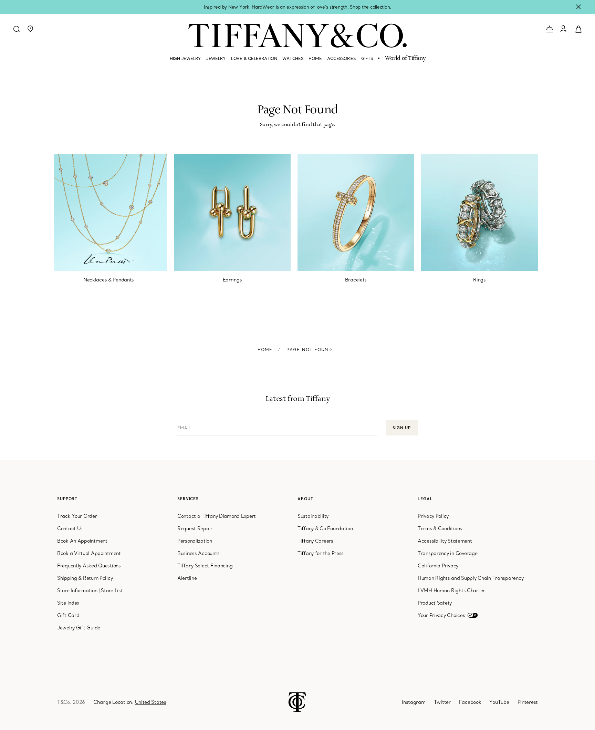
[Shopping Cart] (578, 28)
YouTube (499, 702)
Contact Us (70, 528)
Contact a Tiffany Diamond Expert (216, 516)
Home (265, 349)
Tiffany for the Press (321, 553)
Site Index (68, 603)
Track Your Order (77, 516)
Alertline (187, 578)
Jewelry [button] (216, 58)
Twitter (442, 702)
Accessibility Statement (445, 541)
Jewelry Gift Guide (78, 628)
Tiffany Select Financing (204, 566)
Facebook (470, 702)
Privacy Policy (433, 516)
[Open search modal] (16, 29)
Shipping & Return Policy (85, 578)
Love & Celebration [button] (254, 58)
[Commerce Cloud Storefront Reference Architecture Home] (297, 701)
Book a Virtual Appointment (89, 553)
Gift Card (68, 615)
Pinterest (528, 702)
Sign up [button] (401, 427)
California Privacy (438, 566)
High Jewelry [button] (185, 58)
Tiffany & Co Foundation (325, 528)
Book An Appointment (82, 541)
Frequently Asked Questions (89, 566)
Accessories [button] (341, 58)
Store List (112, 590)
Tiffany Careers (315, 541)
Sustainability (313, 516)
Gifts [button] (367, 58)
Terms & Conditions (440, 528)
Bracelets (356, 280)
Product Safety (435, 603)
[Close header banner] (578, 7)
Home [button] (315, 58)
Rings (479, 280)
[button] (30, 29)
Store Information (77, 590)
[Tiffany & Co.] (297, 35)
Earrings (232, 280)
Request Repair (194, 528)
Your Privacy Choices (441, 615)
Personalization (194, 541)
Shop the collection (370, 7)
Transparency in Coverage (447, 553)
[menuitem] (185, 61)
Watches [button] (292, 58)
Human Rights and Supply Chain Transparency (470, 578)
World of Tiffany (405, 58)
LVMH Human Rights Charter (451, 590)
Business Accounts (198, 553)
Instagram (413, 702)
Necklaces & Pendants (108, 280)
